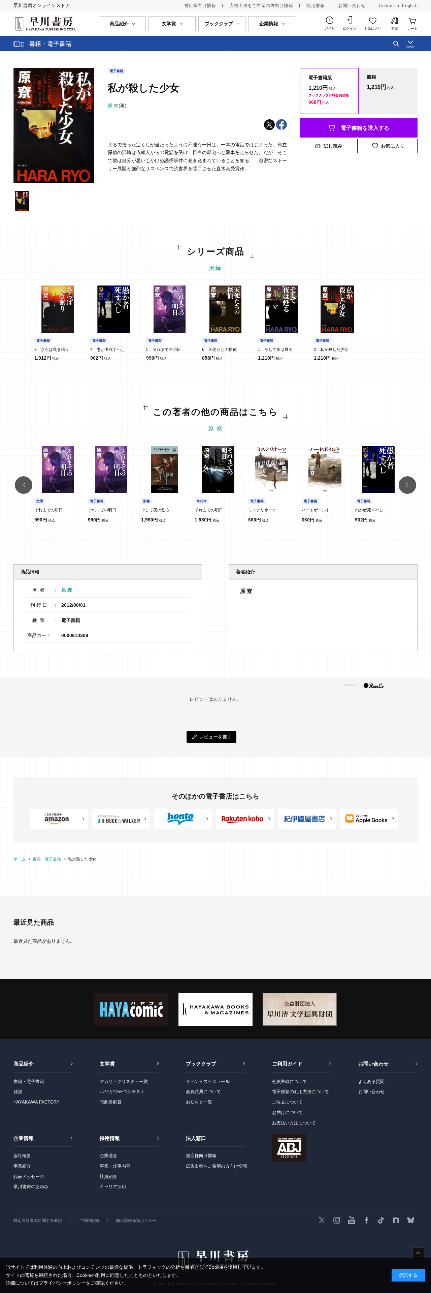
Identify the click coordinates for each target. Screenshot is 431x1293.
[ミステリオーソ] (271, 469)
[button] (23, 485)
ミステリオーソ (262, 510)
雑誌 (17, 1091)
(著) (117, 105)
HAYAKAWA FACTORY (36, 1102)
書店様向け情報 (200, 5)
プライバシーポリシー (62, 1283)
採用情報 (315, 5)
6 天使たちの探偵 (219, 349)
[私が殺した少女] (337, 309)
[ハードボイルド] (325, 469)
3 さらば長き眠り (51, 349)
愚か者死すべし (369, 510)
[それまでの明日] (169, 309)
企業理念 (108, 1155)
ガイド (330, 28)
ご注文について (287, 1102)
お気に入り (372, 28)
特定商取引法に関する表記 (37, 1220)
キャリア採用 (113, 1186)
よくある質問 (371, 1081)
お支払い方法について (294, 1122)
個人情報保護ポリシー (136, 1220)
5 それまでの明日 (163, 349)
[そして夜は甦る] (281, 309)
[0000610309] (21, 201)
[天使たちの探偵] (225, 309)
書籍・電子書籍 (28, 1081)
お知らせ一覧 (199, 1102)
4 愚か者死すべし (107, 349)
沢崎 (215, 268)
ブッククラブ (201, 1063)
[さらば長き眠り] (57, 309)
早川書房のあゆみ (30, 1186)
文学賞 (107, 1063)
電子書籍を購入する (365, 128)
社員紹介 (108, 1176)
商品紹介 (23, 1063)
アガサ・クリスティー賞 (124, 1081)
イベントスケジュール (208, 1081)
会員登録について (289, 1081)
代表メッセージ (28, 1176)
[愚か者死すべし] (113, 309)
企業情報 (23, 1138)
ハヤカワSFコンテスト (122, 1091)
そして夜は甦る (155, 510)
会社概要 (22, 1155)
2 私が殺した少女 (331, 349)
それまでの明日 (48, 510)
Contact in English (398, 5)
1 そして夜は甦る (275, 349)
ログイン (349, 28)
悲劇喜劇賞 (111, 1102)
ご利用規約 (89, 1220)
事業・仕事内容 (115, 1166)
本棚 (394, 28)
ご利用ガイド (287, 1063)
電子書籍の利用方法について (300, 1091)
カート (412, 28)
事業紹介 (22, 1166)
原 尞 (215, 428)
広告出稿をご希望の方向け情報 (261, 5)
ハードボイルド (316, 510)
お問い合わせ (351, 5)
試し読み (333, 146)
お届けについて (287, 1112)
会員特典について (203, 1091)
